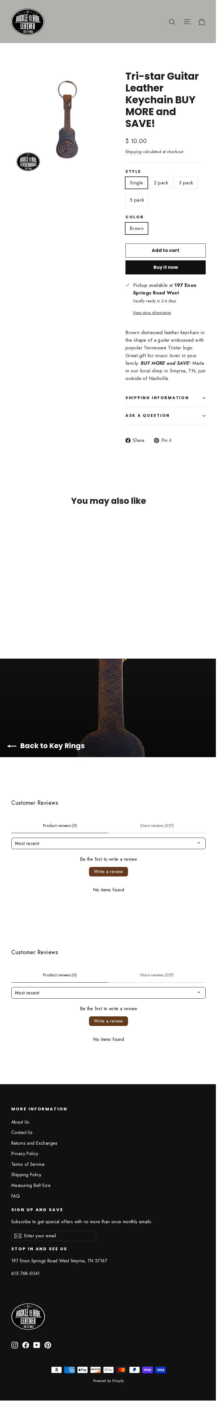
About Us (20, 1122)
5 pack (137, 199)
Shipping (133, 152)
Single (136, 182)
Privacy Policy (24, 1153)
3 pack (186, 182)
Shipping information (157, 398)
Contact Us (21, 1132)
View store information (152, 313)
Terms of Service (28, 1164)
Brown (137, 228)
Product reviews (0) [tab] (60, 825)
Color (134, 217)
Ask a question (147, 415)
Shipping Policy (26, 1174)
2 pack (161, 182)
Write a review (108, 871)
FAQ (15, 1196)
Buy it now (165, 267)
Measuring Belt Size (31, 1185)
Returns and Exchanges (34, 1143)
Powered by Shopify (108, 1380)
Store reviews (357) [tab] (157, 825)
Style (133, 171)
